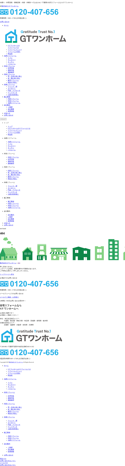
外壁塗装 (11, 68)
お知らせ (7, 113)
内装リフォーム (9, 74)
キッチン (11, 62)
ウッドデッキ (12, 93)
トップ (10, 126)
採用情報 (11, 111)
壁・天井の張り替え (15, 76)
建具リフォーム (13, 80)
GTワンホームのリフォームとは (19, 128)
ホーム (6, 365)
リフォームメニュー (15, 49)
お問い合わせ (8, 115)
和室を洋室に (12, 82)
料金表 (10, 54)
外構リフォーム (9, 84)
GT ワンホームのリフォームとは (19, 369)
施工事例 (7, 97)
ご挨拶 (10, 107)
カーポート (12, 88)
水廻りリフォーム (10, 56)
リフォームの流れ (14, 52)
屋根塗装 (11, 70)
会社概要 (11, 109)
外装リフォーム (9, 66)
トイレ (10, 58)
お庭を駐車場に (13, 95)
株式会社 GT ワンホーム (16, 362)
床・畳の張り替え (14, 78)
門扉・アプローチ (14, 90)
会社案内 (7, 105)
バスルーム (12, 64)
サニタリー (12, 60)
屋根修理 (11, 72)
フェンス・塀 (12, 86)
